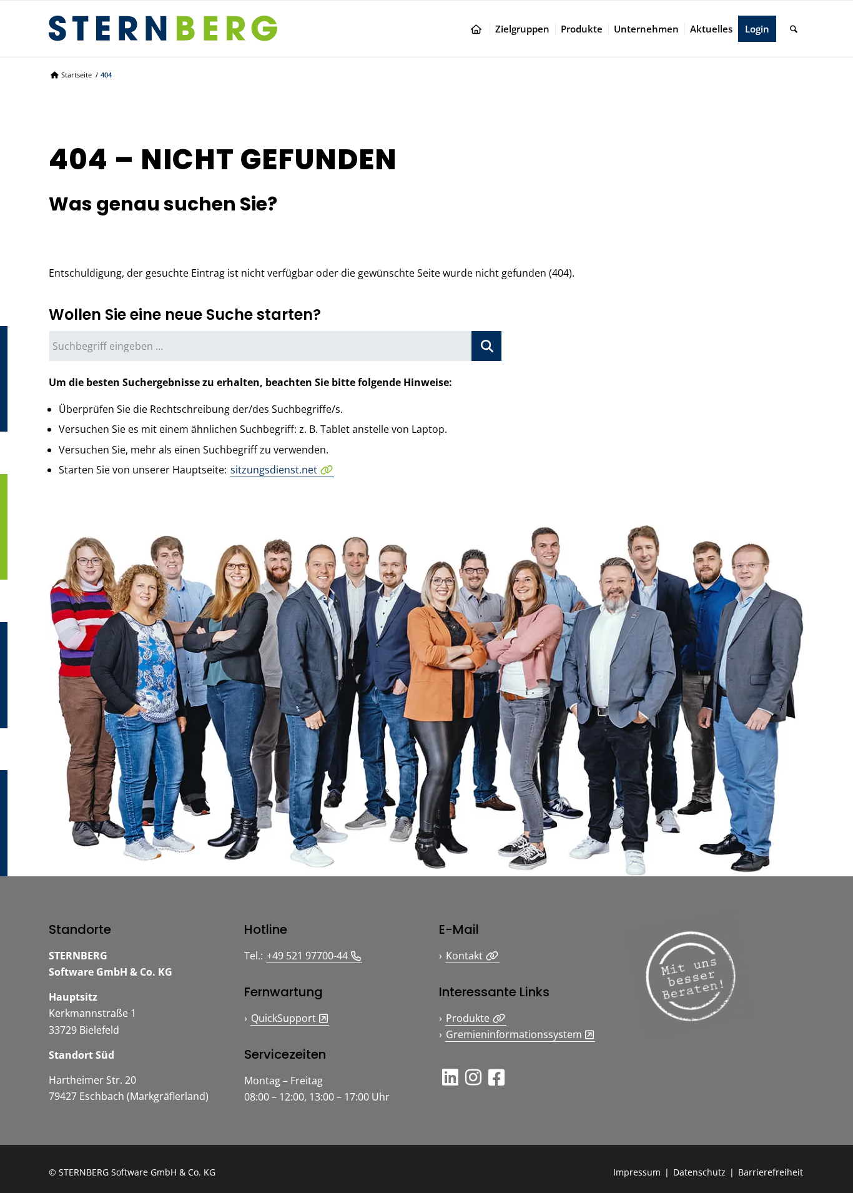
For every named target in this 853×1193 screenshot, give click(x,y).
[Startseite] (479, 29)
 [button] (473, 1077)
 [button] (450, 1077)
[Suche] (793, 29)
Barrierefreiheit (770, 1172)
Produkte (468, 1018)
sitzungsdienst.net (273, 470)
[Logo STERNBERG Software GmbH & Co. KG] (163, 28)
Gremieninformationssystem (514, 1034)
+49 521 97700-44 (307, 956)
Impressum (637, 1172)
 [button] (496, 1077)
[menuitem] (479, 29)
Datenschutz (699, 1172)
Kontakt (464, 956)
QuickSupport (283, 1018)
